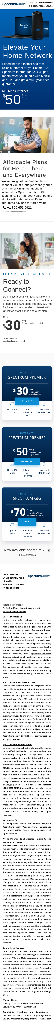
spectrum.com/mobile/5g (39, 827)
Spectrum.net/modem (41, 654)
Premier (27, 461)
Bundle (27, 401)
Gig (27, 521)
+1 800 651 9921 (40, 6)
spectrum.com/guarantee (14, 611)
